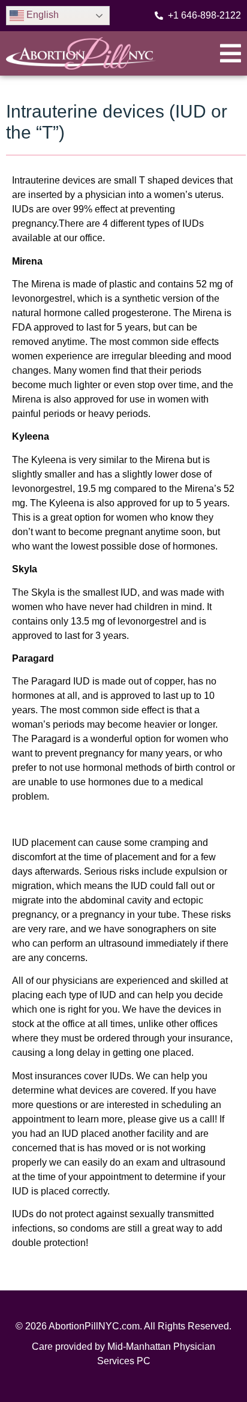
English (41, 15)
